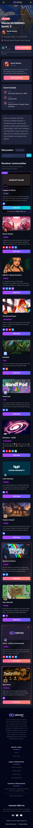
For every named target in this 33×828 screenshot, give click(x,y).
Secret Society (14, 14)
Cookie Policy (16, 774)
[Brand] (17, 2)
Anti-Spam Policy (16, 778)
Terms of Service (16, 767)
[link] (28, 544)
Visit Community (16, 78)
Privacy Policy (16, 771)
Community (16, 756)
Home (16, 752)
